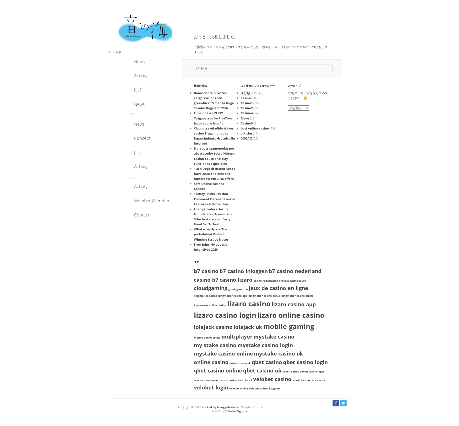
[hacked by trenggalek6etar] (145, 28)
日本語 (117, 52)
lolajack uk (248, 327)
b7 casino (206, 271)
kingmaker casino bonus (264, 295)
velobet (247, 380)
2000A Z (246, 138)
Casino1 (247, 103)
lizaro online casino (290, 315)
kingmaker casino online (297, 295)
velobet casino (272, 379)
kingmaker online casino (210, 305)
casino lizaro (235, 279)
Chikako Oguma (235, 411)
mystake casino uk (278, 353)
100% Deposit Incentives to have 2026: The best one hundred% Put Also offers (214, 174)
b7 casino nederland (295, 271)
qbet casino (267, 362)
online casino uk (240, 363)
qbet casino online (218, 370)
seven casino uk (230, 380)
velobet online (238, 388)
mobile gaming (288, 326)
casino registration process (271, 280)
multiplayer (236, 336)
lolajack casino (213, 327)
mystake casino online (223, 353)
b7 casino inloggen (243, 271)
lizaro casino (249, 303)
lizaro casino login (225, 315)
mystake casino (274, 336)
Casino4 (247, 113)
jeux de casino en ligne (278, 288)
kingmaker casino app (232, 295)
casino (246, 98)
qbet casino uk (262, 370)
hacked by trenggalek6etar (221, 407)
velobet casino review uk (308, 380)
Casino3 (247, 123)
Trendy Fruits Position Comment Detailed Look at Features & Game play (215, 199)
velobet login (211, 387)
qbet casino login (305, 362)
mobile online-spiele (207, 337)
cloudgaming (210, 288)
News (139, 61)
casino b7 (206, 279)
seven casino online (206, 380)
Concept (142, 138)
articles (246, 133)
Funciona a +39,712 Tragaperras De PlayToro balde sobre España (213, 118)
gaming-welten (238, 289)
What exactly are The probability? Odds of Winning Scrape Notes (211, 234)
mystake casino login (265, 345)
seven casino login (312, 371)
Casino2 (247, 108)
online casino (211, 362)
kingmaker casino (205, 295)
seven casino (291, 371)
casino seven (298, 280)
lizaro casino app (294, 304)
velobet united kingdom (265, 388)
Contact (141, 215)
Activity (141, 76)
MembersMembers (147, 201)
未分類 (245, 93)
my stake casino (215, 345)
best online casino (255, 128)
